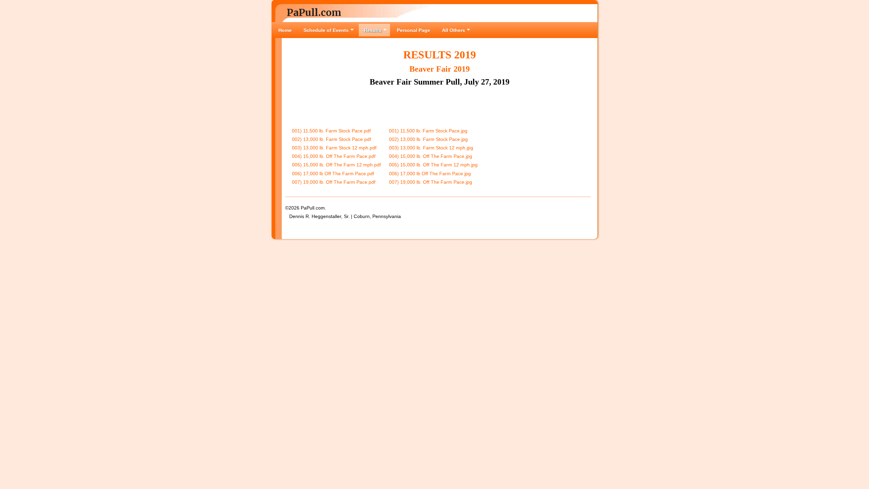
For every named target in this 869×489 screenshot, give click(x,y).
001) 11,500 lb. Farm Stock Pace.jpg (428, 130)
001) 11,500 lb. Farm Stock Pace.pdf (331, 130)
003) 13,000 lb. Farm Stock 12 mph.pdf (334, 147)
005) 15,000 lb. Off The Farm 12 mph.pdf (336, 164)
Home (285, 30)
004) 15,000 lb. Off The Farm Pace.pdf (333, 156)
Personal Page (413, 30)
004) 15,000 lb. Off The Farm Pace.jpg (430, 156)
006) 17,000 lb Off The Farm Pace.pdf (333, 173)
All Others (453, 30)
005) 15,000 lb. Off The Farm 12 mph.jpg (433, 164)
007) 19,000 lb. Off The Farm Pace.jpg (430, 182)
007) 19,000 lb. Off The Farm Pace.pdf (333, 182)
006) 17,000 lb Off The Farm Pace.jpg (430, 173)
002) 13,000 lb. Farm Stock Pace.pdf (331, 139)
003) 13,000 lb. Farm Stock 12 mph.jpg (431, 147)
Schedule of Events (326, 30)
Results (373, 30)
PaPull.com (314, 12)
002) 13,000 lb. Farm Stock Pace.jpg (428, 139)
